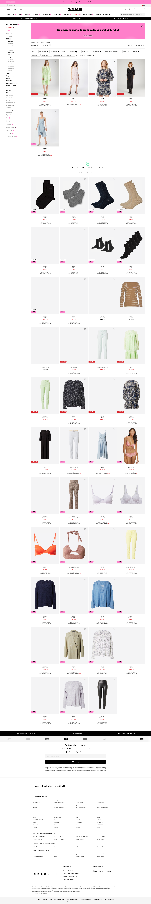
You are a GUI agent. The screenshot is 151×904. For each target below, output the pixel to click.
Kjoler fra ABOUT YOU (82, 837)
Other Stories (79, 820)
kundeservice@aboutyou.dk (59, 770)
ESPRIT (48, 42)
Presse (45, 899)
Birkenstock (100, 822)
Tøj (38, 42)
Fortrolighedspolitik (52, 769)
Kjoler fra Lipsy (101, 839)
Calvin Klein (79, 822)
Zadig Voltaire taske (102, 807)
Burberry (56, 822)
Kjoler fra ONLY (58, 837)
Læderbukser (79, 810)
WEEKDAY (100, 825)
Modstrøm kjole (37, 802)
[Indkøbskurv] (144, 9)
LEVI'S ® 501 (79, 800)
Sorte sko (35, 800)
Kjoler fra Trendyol (59, 839)
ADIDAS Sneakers (59, 805)
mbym (98, 827)
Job (51, 899)
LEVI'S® (99, 820)
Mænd (15, 9)
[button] (129, 45)
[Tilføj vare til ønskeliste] (56, 62)
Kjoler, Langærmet (38, 856)
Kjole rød (78, 805)
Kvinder (8, 9)
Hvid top (35, 807)
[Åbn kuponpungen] (125, 9)
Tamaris (35, 827)
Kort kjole (56, 800)
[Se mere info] (45, 107)
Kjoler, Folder (100, 856)
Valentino (78, 825)
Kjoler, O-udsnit (80, 856)
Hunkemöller (36, 825)
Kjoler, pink (78, 846)
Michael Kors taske (59, 807)
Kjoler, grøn (57, 846)
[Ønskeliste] (139, 9)
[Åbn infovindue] (144, 2)
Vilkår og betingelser (72, 899)
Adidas (35, 822)
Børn (21, 9)
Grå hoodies (100, 802)
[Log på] (130, 9)
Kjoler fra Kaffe (80, 839)
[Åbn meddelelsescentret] (135, 9)
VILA (77, 817)
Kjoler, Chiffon (79, 854)
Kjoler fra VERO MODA (39, 837)
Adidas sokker (79, 802)
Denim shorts (36, 805)
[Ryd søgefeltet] (144, 14)
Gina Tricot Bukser (80, 807)
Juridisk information (85, 899)
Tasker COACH (37, 810)
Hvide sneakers (58, 810)
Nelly (55, 820)
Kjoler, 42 (56, 856)
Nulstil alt (91, 55)
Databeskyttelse (59, 899)
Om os (38, 899)
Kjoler (42, 42)
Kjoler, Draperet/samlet (60, 854)
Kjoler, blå (35, 846)
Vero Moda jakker (101, 800)
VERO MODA (57, 817)
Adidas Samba (101, 805)
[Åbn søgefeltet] (121, 14)
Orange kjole (100, 810)
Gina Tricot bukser (59, 802)
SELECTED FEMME (38, 820)
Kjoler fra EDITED (37, 839)
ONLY (34, 817)
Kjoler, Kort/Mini (101, 854)
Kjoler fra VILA (101, 837)
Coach (56, 827)
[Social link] (35, 874)
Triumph (78, 827)
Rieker (98, 817)
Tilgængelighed (98, 899)
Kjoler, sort (100, 846)
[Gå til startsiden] (42, 867)
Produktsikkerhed (109, 899)
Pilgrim (56, 825)
